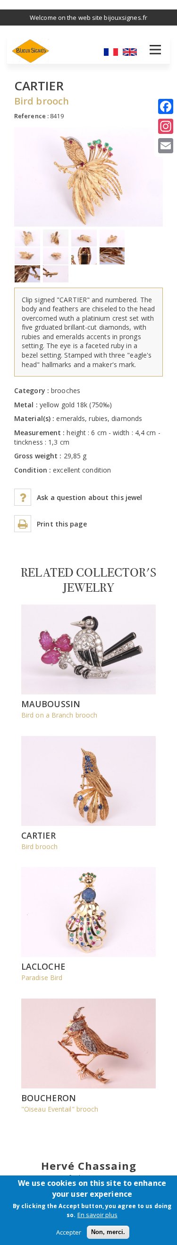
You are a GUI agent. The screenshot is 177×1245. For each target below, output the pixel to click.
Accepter (68, 1232)
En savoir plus (97, 1214)
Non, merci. (108, 1232)
